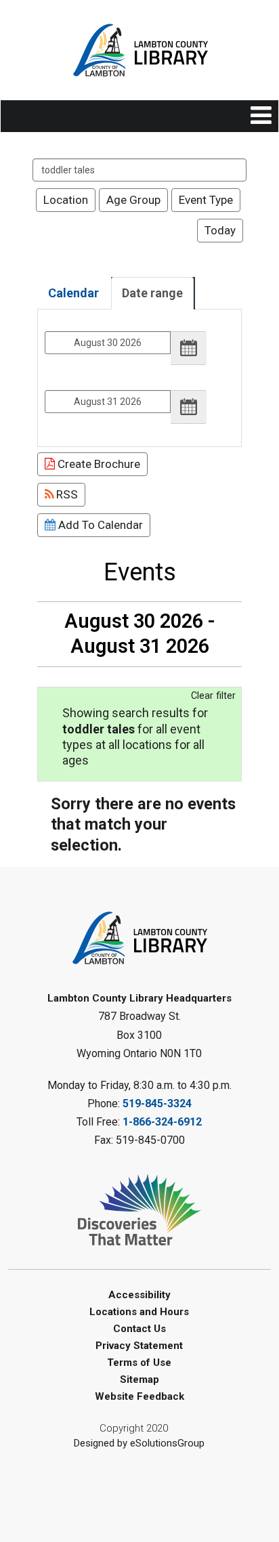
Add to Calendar (99, 525)
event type (206, 200)
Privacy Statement (139, 1346)
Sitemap (139, 1379)
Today (220, 230)
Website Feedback (139, 1396)
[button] (261, 116)
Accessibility (139, 1295)
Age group (133, 200)
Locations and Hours (139, 1312)
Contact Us (139, 1329)
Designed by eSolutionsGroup (139, 1443)
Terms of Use (139, 1362)
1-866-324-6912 (162, 1121)
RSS (65, 494)
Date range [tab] (152, 293)
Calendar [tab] (73, 293)
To (50, 381)
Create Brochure (97, 464)
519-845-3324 (157, 1103)
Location (65, 200)
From (56, 322)
